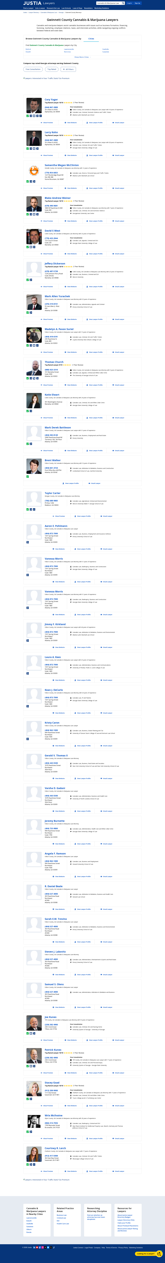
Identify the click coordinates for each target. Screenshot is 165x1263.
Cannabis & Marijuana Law (49, 12)
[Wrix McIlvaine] (34, 1121)
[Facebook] (40, 1247)
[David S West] (34, 236)
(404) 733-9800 (51, 828)
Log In (129, 3)
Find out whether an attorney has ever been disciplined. (96, 1217)
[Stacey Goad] (34, 1088)
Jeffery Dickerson (55, 263)
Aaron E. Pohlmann (56, 525)
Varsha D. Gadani (55, 788)
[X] (51, 1247)
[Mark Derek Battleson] (34, 433)
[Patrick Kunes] (34, 1055)
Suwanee (105, 52)
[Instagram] (42, 1247)
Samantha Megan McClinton (62, 165)
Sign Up (137, 3)
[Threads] (45, 1247)
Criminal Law (61, 1218)
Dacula (28, 1232)
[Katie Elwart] (34, 400)
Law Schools (66, 8)
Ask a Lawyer (40, 8)
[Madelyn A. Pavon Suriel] (34, 335)
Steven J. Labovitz (55, 951)
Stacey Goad (52, 1082)
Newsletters (88, 8)
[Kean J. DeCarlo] (34, 696)
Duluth (28, 52)
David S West (52, 230)
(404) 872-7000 (51, 533)
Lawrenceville (69, 49)
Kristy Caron (52, 722)
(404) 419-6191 (51, 336)
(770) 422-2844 (51, 238)
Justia (25, 12)
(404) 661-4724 (51, 468)
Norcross (67, 52)
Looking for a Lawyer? (145, 1254)
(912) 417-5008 (51, 1155)
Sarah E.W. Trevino (56, 918)
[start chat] (159, 1253)
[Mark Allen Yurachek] (34, 302)
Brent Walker (53, 460)
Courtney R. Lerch (55, 1148)
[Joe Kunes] (34, 1023)
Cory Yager (51, 99)
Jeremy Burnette (55, 820)
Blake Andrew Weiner (58, 198)
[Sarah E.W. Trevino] (34, 925)
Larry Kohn (51, 132)
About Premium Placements (128, 1226)
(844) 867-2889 (51, 107)
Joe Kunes (50, 1017)
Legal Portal (89, 1247)
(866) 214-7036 (51, 1123)
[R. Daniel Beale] (34, 892)
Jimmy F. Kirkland (55, 624)
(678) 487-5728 (51, 271)
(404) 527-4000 (51, 894)
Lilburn (29, 1229)
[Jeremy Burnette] (34, 827)
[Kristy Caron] (34, 728)
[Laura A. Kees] (34, 663)
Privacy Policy (123, 1247)
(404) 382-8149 (51, 435)
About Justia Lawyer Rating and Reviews (128, 1230)
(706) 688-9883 (51, 500)
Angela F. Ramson (55, 853)
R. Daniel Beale (54, 886)
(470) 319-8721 (51, 304)
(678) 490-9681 (51, 205)
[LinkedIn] (34, 1247)
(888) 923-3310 (51, 369)
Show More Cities (81, 57)
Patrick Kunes (53, 1049)
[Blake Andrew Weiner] (34, 204)
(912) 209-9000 (51, 1090)
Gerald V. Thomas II (56, 755)
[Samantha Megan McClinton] (34, 171)
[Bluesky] (48, 1247)
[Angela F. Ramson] (34, 859)
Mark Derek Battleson (58, 427)
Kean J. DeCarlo (54, 689)
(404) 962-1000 (51, 730)
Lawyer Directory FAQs (126, 1220)
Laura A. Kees (53, 657)
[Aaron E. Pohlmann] (34, 532)
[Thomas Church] (34, 368)
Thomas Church (54, 361)
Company (97, 1247)
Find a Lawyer (28, 8)
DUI (58, 1221)
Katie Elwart (52, 394)
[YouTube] (37, 1247)
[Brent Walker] (34, 466)
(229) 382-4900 (51, 1024)
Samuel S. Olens (54, 984)
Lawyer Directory (34, 12)
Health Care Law (63, 1224)
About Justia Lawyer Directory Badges (125, 1216)
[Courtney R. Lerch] (34, 1154)
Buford (28, 49)
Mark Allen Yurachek (57, 296)
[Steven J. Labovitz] (34, 957)
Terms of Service (111, 1247)
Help (103, 1247)
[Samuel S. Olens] (34, 990)
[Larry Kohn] (34, 138)
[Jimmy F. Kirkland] (34, 630)
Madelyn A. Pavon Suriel (59, 329)
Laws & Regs (77, 8)
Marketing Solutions (101, 8)
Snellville (105, 49)
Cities (91, 38)
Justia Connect (78, 1247)
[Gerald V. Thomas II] (34, 761)
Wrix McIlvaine (53, 1115)
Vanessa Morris (54, 558)
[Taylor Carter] (34, 499)
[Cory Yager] (34, 105)
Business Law (62, 1215)
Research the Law (53, 8)
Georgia (61, 12)
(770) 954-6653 (51, 172)
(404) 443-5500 (51, 763)
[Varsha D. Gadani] (34, 794)
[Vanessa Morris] (34, 564)
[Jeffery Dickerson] (34, 269)
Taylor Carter (52, 493)
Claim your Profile (124, 1223)
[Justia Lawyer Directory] (32, 3)
